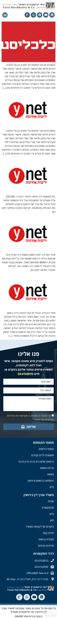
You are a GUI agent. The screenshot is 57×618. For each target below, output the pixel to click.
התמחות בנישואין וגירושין (41, 480)
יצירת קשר (48, 533)
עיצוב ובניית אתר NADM (28, 616)
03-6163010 (25, 374)
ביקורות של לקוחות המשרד (40, 526)
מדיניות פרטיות (46, 545)
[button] (5, 15)
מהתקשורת (48, 507)
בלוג (51, 487)
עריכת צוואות (47, 468)
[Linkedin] (52, 15)
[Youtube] (45, 15)
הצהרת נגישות (46, 539)
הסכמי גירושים (46, 449)
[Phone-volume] (27, 15)
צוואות (50, 474)
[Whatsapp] (33, 15)
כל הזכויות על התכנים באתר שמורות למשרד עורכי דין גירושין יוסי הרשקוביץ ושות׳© (28, 610)
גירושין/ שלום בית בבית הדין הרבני (36, 461)
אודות (51, 501)
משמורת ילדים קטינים (42, 455)
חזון (52, 520)
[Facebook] (39, 15)
